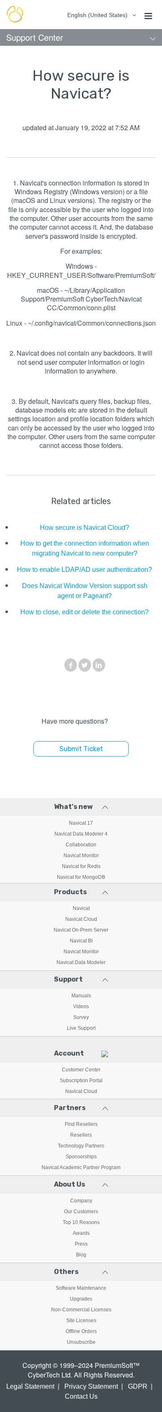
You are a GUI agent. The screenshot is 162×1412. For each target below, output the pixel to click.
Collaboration (81, 845)
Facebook (70, 665)
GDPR (137, 1386)
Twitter (85, 665)
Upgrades (81, 1299)
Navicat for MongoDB (81, 877)
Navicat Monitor (81, 855)
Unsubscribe (81, 1342)
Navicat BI (81, 941)
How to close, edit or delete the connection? (84, 612)
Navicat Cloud (81, 919)
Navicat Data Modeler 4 (81, 834)
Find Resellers (81, 1124)
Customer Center (81, 1070)
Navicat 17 (81, 823)
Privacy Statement (91, 1386)
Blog (81, 1255)
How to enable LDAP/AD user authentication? (84, 569)
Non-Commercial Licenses (81, 1310)
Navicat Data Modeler (81, 962)
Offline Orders (81, 1331)
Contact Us (81, 1396)
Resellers (81, 1135)
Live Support (81, 1028)
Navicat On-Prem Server (81, 930)
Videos (81, 1006)
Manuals (81, 996)
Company (81, 1201)
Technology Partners (81, 1146)
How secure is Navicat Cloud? (84, 527)
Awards (81, 1233)
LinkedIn (99, 665)
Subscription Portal (81, 1080)
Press (81, 1244)
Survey (81, 1017)
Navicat (81, 908)
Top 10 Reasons (81, 1222)
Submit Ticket (81, 749)
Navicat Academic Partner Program (81, 1167)
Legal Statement (30, 1386)
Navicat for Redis (81, 866)
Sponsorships (81, 1157)
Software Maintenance (81, 1288)
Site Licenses (81, 1320)
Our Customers (81, 1211)
